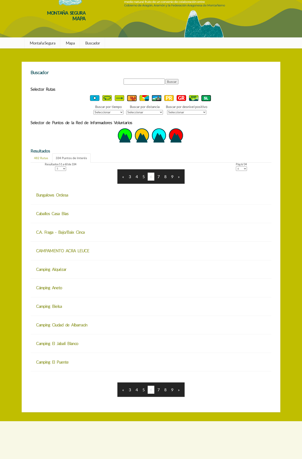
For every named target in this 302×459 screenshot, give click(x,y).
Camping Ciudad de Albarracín (61, 324)
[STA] (132, 98)
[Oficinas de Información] (142, 135)
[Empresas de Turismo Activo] (125, 135)
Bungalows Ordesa (52, 194)
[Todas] (144, 98)
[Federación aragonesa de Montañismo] (50, 440)
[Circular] (107, 98)
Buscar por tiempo (108, 107)
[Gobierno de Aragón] (252, 440)
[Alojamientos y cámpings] (159, 135)
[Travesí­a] (119, 98)
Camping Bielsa (49, 306)
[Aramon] (151, 440)
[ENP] (194, 98)
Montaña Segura (42, 42)
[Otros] (176, 135)
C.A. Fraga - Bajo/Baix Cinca (60, 232)
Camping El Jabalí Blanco (57, 343)
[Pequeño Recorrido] (169, 98)
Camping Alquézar (51, 269)
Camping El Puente (52, 361)
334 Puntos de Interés (71, 158)
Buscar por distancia (145, 107)
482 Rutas (41, 158)
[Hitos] (156, 98)
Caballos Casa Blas (52, 213)
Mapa (70, 42)
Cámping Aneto (49, 287)
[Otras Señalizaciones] (94, 98)
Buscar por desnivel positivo (186, 107)
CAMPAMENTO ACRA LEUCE (62, 250)
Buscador (92, 42)
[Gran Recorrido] (181, 98)
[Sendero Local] (206, 98)
